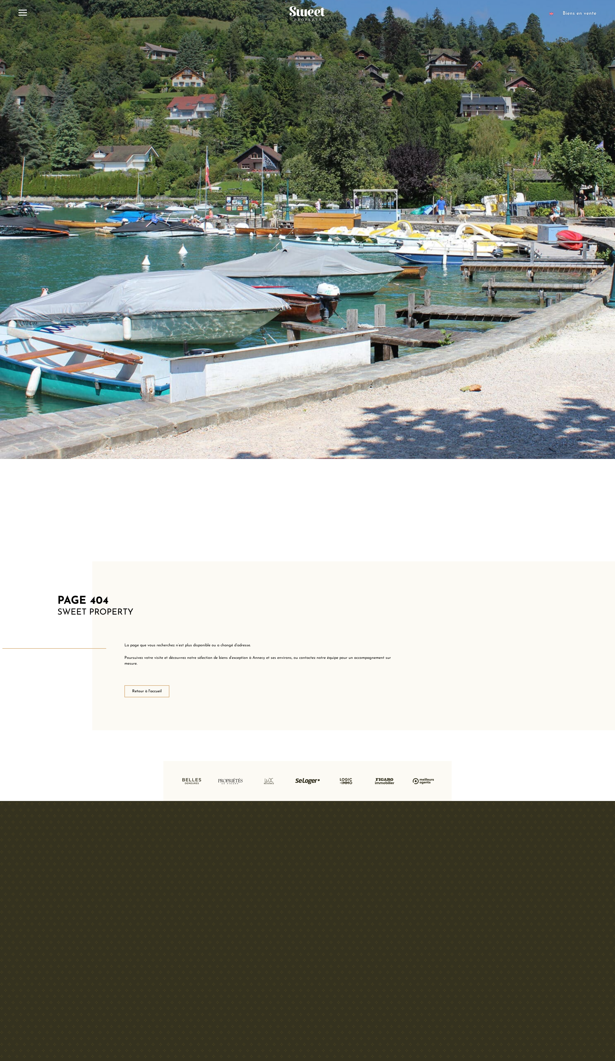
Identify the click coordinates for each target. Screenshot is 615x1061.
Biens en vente (580, 13)
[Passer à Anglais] (551, 13)
